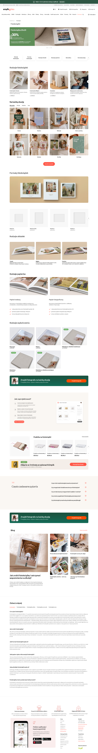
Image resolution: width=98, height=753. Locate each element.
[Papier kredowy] (29, 285)
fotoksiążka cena (52, 607)
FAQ (61, 748)
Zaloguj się (84, 9)
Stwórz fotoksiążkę (19, 421)
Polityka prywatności (64, 742)
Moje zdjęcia (80, 737)
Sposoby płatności (63, 735)
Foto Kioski (80, 730)
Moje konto (80, 735)
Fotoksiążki (18, 14)
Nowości (74, 14)
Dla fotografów (63, 731)
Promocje (79, 14)
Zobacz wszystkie (83, 530)
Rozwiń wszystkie (49, 163)
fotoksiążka (12, 607)
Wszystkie (12, 105)
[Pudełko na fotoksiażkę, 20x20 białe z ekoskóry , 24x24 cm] (40, 446)
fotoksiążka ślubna (21, 607)
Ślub (70, 14)
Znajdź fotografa (76, 381)
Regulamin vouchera (64, 741)
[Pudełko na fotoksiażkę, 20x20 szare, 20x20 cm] (67, 446)
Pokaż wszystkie (85, 436)
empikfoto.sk (62, 726)
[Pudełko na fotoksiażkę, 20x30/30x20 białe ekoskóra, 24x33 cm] (81, 446)
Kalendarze (24, 14)
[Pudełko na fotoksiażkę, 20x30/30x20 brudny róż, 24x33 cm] (53, 446)
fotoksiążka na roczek (42, 607)
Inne (29, 105)
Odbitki (12, 14)
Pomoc (61, 746)
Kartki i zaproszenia (55, 14)
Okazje (18, 105)
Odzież (61, 14)
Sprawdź (62, 1)
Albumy (29, 14)
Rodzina (24, 105)
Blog (61, 722)
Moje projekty (80, 739)
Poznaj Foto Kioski (78, 464)
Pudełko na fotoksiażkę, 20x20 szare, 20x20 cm (71, 453)
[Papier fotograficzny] (69, 285)
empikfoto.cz (62, 724)
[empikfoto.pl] (10, 9)
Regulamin (62, 739)
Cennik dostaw (63, 737)
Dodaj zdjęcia (92, 14)
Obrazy (41, 14)
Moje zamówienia (81, 741)
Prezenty (66, 14)
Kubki (33, 14)
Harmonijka (46, 14)
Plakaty (37, 14)
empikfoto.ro (62, 727)
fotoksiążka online (31, 607)
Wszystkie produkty (6, 14)
